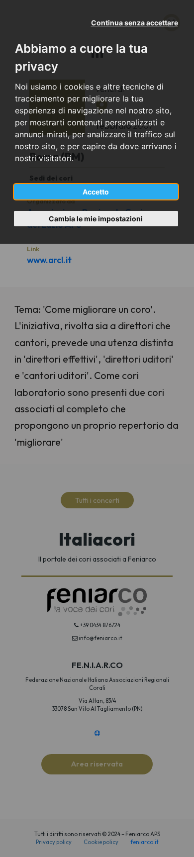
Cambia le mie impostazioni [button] (96, 218)
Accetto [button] (96, 192)
